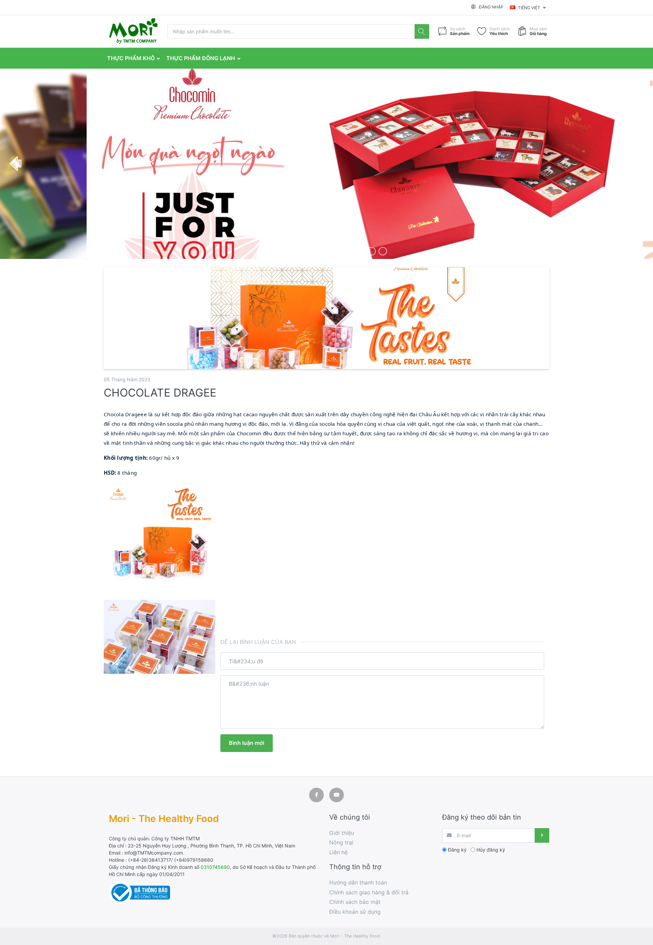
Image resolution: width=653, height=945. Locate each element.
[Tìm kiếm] (422, 31)
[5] (315, 251)
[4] (304, 251)
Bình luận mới (246, 742)
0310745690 (215, 867)
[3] (293, 251)
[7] (338, 251)
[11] (383, 251)
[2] (282, 251)
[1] (270, 251)
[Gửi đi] (542, 835)
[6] (326, 251)
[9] (360, 251)
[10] (371, 251)
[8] (349, 251)
